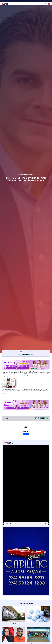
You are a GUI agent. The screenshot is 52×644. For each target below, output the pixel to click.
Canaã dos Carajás (23, 174)
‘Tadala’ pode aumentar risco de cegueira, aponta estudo (38, 622)
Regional (31, 174)
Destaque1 (28, 174)
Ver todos (26, 434)
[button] (46, 4)
